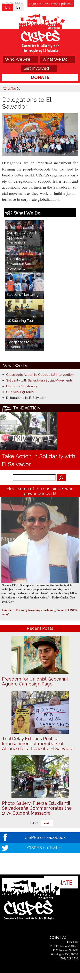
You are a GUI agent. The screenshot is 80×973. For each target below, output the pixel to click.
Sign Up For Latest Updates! (50, 3)
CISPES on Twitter (45, 847)
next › (47, 823)
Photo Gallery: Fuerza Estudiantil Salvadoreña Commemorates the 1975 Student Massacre (37, 808)
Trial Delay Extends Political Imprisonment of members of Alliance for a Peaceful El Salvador (38, 743)
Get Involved (36, 68)
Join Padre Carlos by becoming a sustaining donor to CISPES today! (39, 612)
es (18, 7)
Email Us (72, 942)
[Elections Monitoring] (24, 285)
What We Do (54, 59)
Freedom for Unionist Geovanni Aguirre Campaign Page (35, 681)
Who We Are (17, 59)
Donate (40, 77)
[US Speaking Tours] (24, 311)
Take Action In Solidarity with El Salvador (38, 460)
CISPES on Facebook (45, 837)
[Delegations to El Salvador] (24, 337)
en (7, 7)
